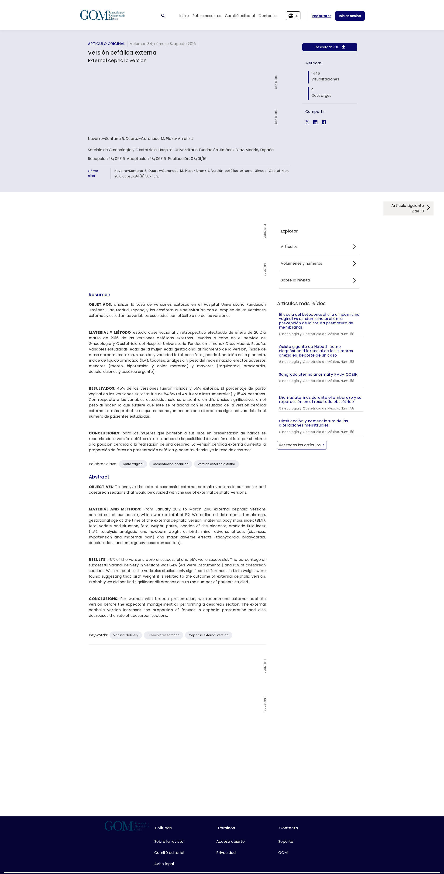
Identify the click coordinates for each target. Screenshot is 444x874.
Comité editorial (240, 15)
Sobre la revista (295, 280)
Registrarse (321, 16)
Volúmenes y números (301, 263)
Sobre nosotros (207, 15)
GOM (283, 852)
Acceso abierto (230, 841)
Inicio (184, 15)
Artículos (289, 246)
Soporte (285, 841)
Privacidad (226, 852)
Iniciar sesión (350, 16)
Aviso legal (164, 864)
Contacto (267, 15)
